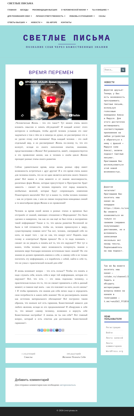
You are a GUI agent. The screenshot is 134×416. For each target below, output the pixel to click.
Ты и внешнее (99, 9)
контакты (66, 22)
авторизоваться (67, 384)
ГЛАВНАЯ (11, 9)
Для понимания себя (18, 16)
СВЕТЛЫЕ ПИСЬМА (20, 3)
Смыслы (28, 356)
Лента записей (114, 338)
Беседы (24, 9)
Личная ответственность (49, 16)
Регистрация (113, 327)
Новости (35, 22)
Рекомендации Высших (44, 9)
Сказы (102, 16)
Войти (109, 332)
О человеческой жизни (73, 9)
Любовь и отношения (81, 16)
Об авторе (51, 22)
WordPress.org (114, 351)
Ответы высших (16, 22)
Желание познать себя (74, 356)
